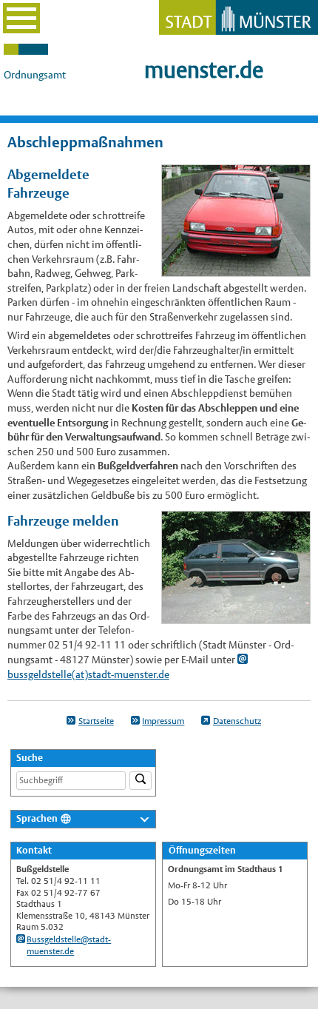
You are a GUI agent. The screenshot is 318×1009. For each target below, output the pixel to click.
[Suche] (140, 780)
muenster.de (203, 70)
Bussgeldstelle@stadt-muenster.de (69, 945)
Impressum (163, 721)
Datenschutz (237, 721)
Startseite (96, 721)
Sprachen (37, 818)
